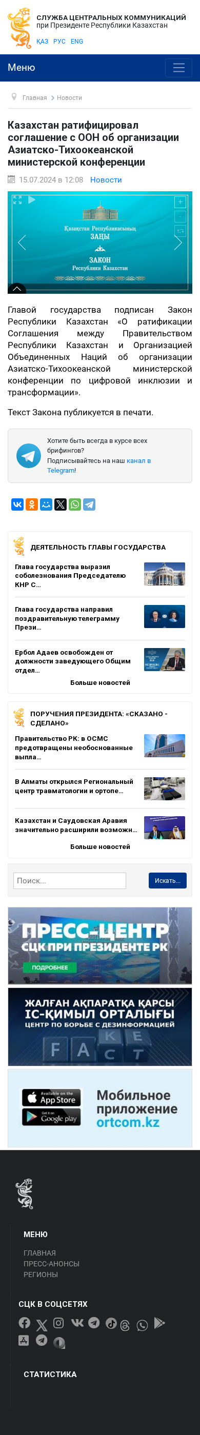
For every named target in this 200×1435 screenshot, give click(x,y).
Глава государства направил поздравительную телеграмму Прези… (67, 618)
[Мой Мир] (46, 504)
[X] (60, 504)
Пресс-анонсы (51, 1264)
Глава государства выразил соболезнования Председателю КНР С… (70, 575)
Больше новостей (100, 682)
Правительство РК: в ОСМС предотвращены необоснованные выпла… (74, 747)
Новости (106, 180)
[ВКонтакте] (17, 504)
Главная (40, 1253)
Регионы (41, 1274)
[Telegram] (89, 504)
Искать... (168, 880)
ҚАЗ (42, 41)
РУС (59, 41)
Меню (21, 67)
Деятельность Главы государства (98, 547)
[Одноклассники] (32, 504)
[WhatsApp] (75, 504)
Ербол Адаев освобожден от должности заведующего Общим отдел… (73, 661)
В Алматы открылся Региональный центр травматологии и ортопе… (74, 786)
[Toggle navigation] (178, 68)
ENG (77, 41)
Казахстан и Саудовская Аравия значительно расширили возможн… (76, 825)
